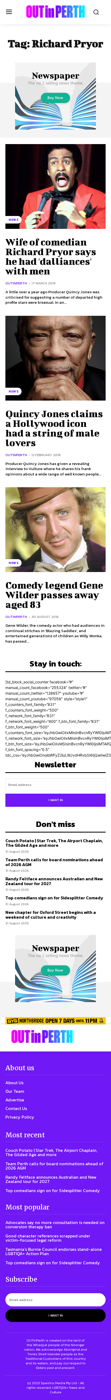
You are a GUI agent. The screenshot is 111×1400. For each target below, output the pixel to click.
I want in (55, 800)
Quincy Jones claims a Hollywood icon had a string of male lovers (54, 428)
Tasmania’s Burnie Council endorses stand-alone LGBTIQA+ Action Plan (53, 1251)
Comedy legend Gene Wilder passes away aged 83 (54, 594)
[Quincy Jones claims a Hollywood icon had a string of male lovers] (55, 358)
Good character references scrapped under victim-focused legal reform (47, 1238)
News (13, 219)
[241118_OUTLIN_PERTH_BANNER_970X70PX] (55, 1020)
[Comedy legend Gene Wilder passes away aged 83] (55, 529)
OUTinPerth (16, 283)
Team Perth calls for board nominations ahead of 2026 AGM (54, 862)
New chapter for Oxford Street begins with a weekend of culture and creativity (50, 914)
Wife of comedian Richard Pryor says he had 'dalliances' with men (50, 256)
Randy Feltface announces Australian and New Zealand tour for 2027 (54, 881)
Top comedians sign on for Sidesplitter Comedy (54, 898)
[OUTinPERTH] (55, 11)
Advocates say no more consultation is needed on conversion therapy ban (55, 1224)
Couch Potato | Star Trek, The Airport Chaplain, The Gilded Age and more (54, 843)
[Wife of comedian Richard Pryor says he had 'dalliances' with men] (55, 186)
